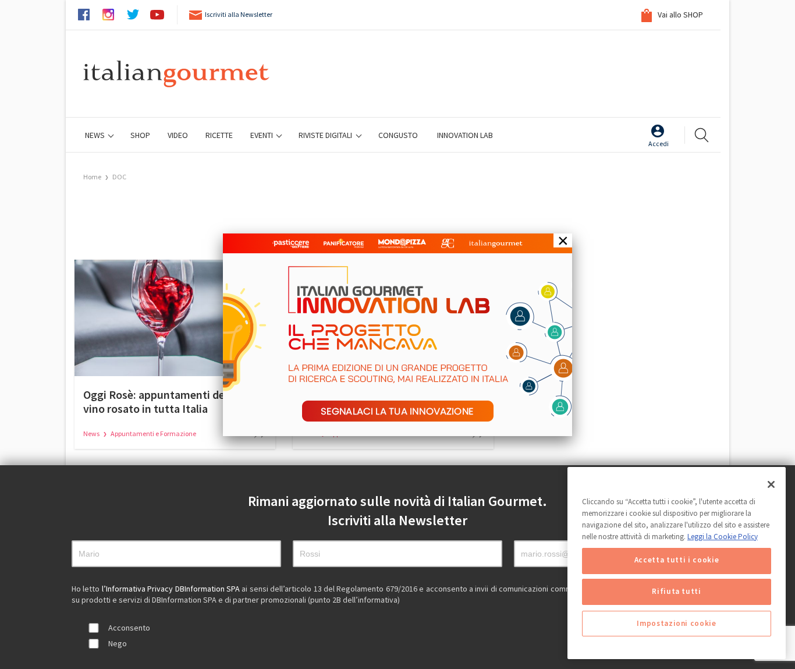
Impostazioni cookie (676, 623)
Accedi (658, 143)
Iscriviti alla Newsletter (238, 14)
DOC (119, 176)
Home (92, 176)
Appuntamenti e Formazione (153, 433)
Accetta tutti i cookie (676, 560)
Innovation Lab (465, 135)
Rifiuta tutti (676, 592)
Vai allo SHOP (679, 14)
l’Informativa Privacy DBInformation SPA (172, 588)
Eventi (262, 135)
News (96, 135)
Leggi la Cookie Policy (722, 536)
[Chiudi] (771, 484)
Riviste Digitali (326, 135)
